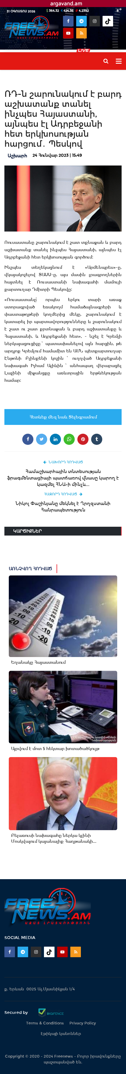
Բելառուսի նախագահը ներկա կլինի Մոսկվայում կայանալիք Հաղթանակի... (53, 838)
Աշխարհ (17, 155)
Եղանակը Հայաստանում (38, 662)
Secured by (16, 1012)
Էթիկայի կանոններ (61, 1033)
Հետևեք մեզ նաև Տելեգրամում (63, 417)
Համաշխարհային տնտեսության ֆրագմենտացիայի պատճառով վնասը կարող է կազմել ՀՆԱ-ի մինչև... (63, 478)
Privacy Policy (82, 1023)
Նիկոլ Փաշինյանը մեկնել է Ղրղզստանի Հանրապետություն (63, 507)
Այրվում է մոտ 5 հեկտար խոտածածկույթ (55, 748)
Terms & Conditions (45, 1023)
